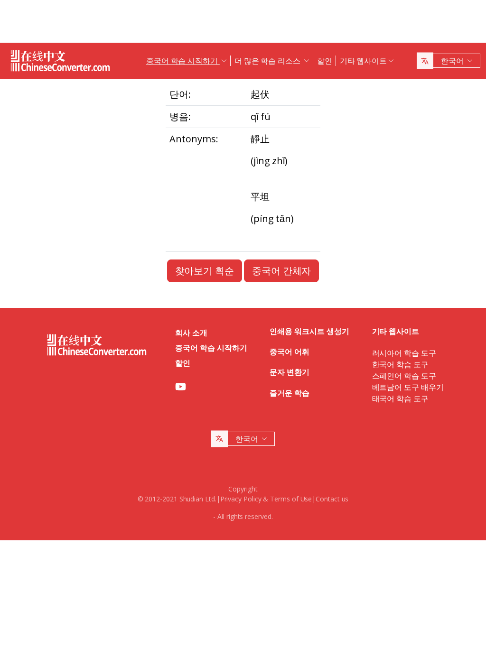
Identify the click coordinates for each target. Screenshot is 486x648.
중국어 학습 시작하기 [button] (183, 61)
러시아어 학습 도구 (404, 353)
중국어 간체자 (281, 270)
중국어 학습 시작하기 (211, 348)
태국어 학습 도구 (400, 398)
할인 (324, 61)
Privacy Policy (241, 498)
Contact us (332, 498)
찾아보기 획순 (204, 270)
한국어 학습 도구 (400, 364)
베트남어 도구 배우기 (408, 387)
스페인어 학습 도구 (404, 375)
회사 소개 (191, 332)
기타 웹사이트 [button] (363, 61)
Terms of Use (291, 498)
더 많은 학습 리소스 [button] (268, 61)
